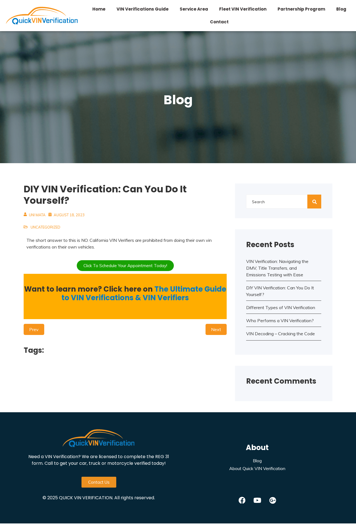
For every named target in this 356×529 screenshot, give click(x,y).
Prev (34, 329)
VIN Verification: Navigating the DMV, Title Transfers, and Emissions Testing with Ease (277, 268)
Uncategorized (45, 227)
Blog (341, 9)
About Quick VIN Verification (257, 468)
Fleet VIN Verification (242, 9)
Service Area (194, 9)
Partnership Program (301, 9)
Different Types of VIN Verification (280, 307)
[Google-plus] (273, 500)
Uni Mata (37, 215)
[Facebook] (242, 500)
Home (98, 9)
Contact (219, 22)
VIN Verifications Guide (143, 9)
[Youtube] (257, 500)
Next (216, 329)
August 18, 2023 (69, 215)
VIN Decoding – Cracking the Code (280, 333)
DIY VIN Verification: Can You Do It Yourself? (280, 291)
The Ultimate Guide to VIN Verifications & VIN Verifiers (143, 293)
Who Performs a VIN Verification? (280, 320)
